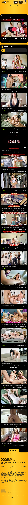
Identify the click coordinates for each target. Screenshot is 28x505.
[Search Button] (20, 2)
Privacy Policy (11, 497)
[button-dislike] (5, 38)
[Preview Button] (25, 66)
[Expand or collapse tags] (22, 20)
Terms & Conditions (9, 495)
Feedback (17, 497)
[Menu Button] (15, 2)
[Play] (14, 29)
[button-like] (3, 38)
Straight (10, 17)
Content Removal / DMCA (19, 495)
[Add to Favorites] (16, 38)
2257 (3, 495)
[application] (14, 29)
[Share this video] (19, 38)
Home (2, 17)
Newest (5, 17)
